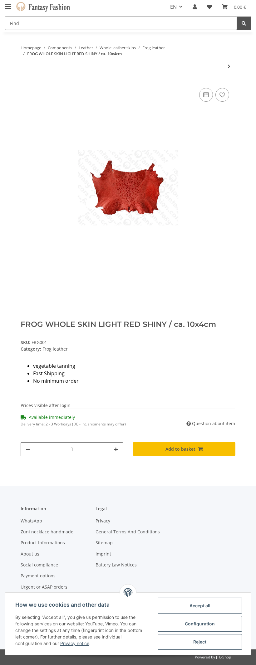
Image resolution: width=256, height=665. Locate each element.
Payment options (38, 576)
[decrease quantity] (28, 449)
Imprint (103, 554)
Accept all (200, 605)
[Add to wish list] (222, 95)
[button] (195, 7)
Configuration (200, 623)
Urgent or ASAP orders (44, 587)
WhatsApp (31, 521)
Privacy (103, 521)
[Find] (244, 23)
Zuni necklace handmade (47, 532)
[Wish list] (209, 7)
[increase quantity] (116, 449)
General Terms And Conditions (128, 532)
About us (30, 554)
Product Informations (43, 543)
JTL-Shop (223, 657)
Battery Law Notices (116, 565)
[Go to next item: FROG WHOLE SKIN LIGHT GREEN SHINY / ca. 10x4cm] (229, 66)
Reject (199, 641)
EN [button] (173, 6)
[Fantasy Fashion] (43, 7)
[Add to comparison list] (206, 95)
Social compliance (39, 565)
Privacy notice (74, 643)
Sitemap (104, 543)
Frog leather (55, 349)
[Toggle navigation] (8, 4)
